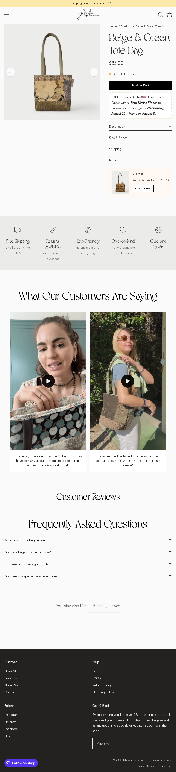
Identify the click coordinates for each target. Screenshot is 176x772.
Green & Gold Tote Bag (143, 180)
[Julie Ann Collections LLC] (88, 14)
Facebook (11, 729)
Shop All (10, 671)
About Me (11, 685)
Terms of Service (146, 765)
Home (113, 26)
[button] (160, 15)
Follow (9, 706)
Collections (12, 678)
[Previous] (10, 72)
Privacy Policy (165, 765)
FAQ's (96, 678)
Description (117, 126)
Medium (126, 26)
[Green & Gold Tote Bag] (120, 182)
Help (95, 662)
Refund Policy (101, 685)
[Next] (94, 72)
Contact (10, 692)
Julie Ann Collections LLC (136, 759)
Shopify (167, 759)
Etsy (7, 736)
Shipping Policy (103, 692)
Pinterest (10, 722)
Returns (114, 160)
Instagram (11, 715)
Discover (10, 662)
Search (97, 671)
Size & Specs (118, 138)
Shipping (115, 149)
